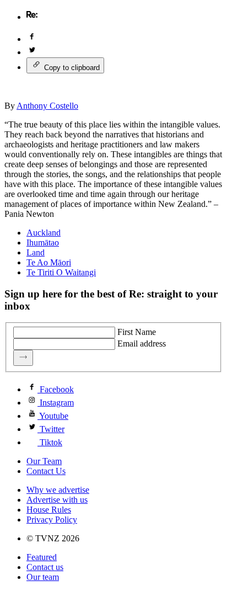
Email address (141, 343)
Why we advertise (57, 489)
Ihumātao (42, 242)
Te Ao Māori (48, 262)
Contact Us (46, 471)
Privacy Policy (51, 519)
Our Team (44, 461)
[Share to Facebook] (31, 39)
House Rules (48, 509)
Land (35, 252)
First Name (136, 332)
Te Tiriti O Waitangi (61, 272)
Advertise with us (57, 499)
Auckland (43, 232)
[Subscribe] (23, 358)
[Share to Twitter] (31, 52)
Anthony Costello (47, 105)
